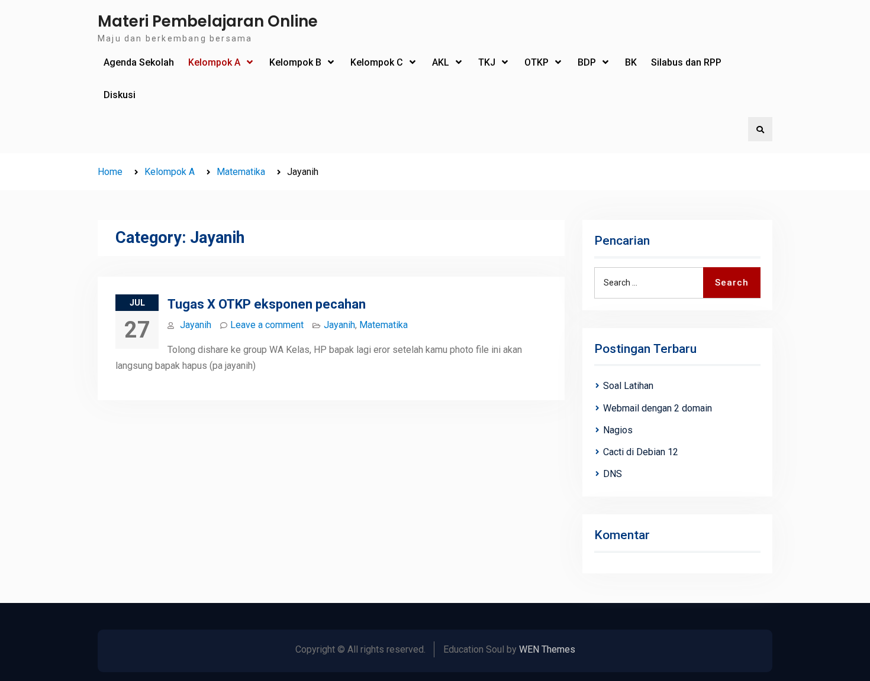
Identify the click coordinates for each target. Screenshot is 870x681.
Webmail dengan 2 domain (657, 408)
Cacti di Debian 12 (640, 452)
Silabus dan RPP (686, 62)
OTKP (536, 62)
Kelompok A (214, 62)
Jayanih (195, 324)
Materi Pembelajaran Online (208, 21)
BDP (587, 62)
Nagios (618, 430)
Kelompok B (295, 62)
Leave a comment (267, 324)
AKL (440, 62)
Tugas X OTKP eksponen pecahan (266, 304)
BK (631, 62)
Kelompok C (376, 62)
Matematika (383, 324)
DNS (612, 473)
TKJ (486, 62)
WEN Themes (547, 649)
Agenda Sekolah (139, 62)
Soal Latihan (628, 385)
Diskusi (120, 94)
